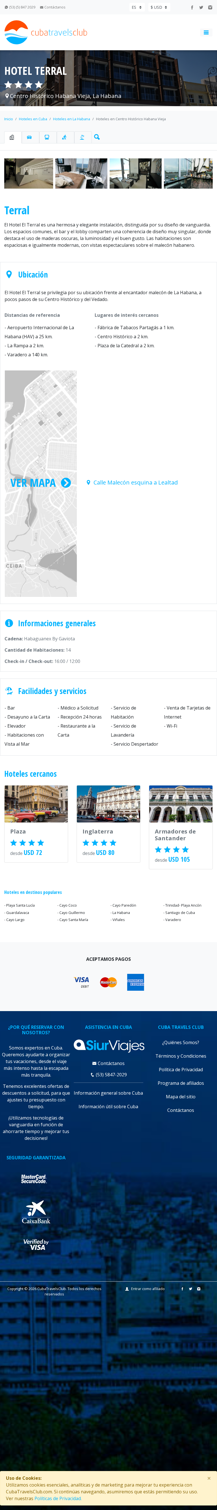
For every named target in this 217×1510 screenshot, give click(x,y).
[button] (96, 135)
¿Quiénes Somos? (180, 1042)
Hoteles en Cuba (33, 118)
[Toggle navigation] (206, 32)
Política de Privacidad (181, 1069)
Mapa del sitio (181, 1097)
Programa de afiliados (181, 1083)
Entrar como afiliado (148, 1288)
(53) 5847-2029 (111, 1075)
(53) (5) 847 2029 (21, 7)
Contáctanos (55, 7)
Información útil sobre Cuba (108, 1106)
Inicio (8, 118)
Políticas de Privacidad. (58, 1498)
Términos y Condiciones (180, 1056)
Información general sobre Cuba (108, 1093)
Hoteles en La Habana (71, 118)
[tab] (13, 137)
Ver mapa (33, 482)
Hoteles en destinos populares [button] (33, 892)
